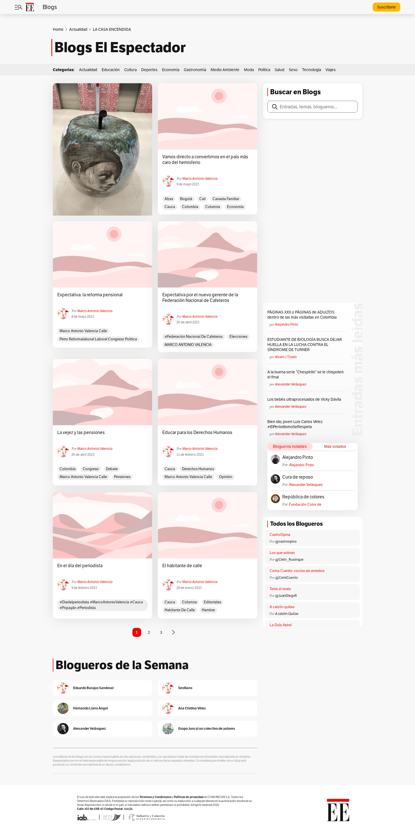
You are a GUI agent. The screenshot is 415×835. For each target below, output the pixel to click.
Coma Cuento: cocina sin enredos (297, 570)
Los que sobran (282, 552)
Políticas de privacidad (188, 797)
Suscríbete (386, 7)
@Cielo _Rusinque (289, 559)
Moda (249, 69)
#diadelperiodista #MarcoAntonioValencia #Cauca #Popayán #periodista (101, 605)
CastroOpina (280, 534)
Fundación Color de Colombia (305, 504)
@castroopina (285, 541)
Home (58, 29)
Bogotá (186, 198)
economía (235, 206)
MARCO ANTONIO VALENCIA (188, 344)
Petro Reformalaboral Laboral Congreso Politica (98, 339)
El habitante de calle (182, 566)
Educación (111, 69)
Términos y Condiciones (155, 797)
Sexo (293, 69)
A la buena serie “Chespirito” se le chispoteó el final (305, 374)
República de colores (303, 497)
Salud (279, 69)
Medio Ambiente (225, 69)
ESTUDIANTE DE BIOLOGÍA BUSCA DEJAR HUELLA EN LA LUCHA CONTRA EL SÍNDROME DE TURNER (304, 344)
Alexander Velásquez (290, 384)
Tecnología (311, 69)
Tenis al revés (280, 588)
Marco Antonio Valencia (199, 178)
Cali (202, 198)
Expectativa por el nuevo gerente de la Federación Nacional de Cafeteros (200, 297)
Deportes (149, 69)
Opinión (225, 476)
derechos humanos (198, 468)
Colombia (190, 206)
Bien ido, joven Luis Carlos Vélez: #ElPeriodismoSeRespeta (295, 424)
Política (264, 69)
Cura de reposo (297, 477)
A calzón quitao (282, 606)
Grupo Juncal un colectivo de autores (206, 728)
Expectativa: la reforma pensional (90, 295)
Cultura (130, 69)
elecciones (238, 336)
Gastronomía (195, 69)
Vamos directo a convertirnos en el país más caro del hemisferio (205, 159)
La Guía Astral (281, 625)
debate (112, 468)
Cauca (170, 206)
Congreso (91, 468)
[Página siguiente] (173, 632)
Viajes (331, 69)
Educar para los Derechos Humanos (197, 432)
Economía (170, 69)
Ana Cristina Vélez (192, 708)
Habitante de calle (180, 610)
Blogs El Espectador (120, 47)
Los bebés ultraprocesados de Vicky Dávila (305, 399)
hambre (208, 610)
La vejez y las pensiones (81, 432)
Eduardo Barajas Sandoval (93, 688)
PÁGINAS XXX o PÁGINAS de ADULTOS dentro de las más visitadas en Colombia (302, 315)
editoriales (212, 602)
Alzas (169, 198)
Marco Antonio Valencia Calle (83, 330)
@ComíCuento (286, 577)
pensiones (122, 476)
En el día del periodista (79, 566)
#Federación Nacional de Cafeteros (193, 336)
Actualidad (78, 29)
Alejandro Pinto (286, 324)
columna (212, 206)
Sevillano (185, 688)
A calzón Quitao (286, 614)
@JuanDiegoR (286, 595)
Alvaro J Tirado (286, 357)
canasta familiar (226, 198)
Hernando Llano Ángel (90, 708)
